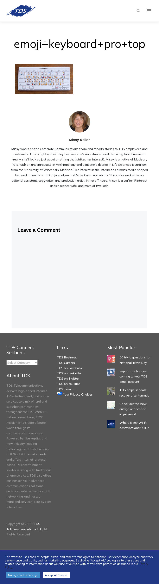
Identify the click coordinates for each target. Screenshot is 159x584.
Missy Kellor (79, 140)
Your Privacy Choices (77, 394)
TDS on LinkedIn (69, 373)
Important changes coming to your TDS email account (133, 376)
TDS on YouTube (68, 384)
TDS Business (67, 357)
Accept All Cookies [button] (56, 575)
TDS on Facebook (69, 368)
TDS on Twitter (68, 378)
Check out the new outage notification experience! (133, 409)
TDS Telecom (66, 389)
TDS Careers (66, 363)
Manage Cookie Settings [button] (22, 575)
